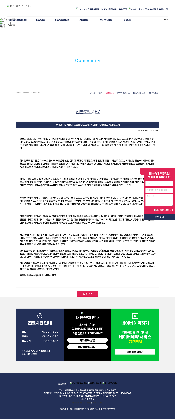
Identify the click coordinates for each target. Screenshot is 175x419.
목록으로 (87, 294)
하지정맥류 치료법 (62, 20)
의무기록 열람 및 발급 (123, 93)
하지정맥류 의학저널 (81, 402)
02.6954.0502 (121, 9)
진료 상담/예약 (106, 20)
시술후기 (100, 93)
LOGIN (165, 20)
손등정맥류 (83, 20)
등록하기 (159, 217)
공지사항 (92, 93)
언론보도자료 (110, 93)
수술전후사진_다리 (139, 93)
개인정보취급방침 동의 (164, 210)
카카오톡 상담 (87, 340)
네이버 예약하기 (87, 347)
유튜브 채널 (97, 402)
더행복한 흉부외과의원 (18, 20)
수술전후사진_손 (152, 93)
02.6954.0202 (102, 9)
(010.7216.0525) (95, 329)
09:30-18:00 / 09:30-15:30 (153, 9)
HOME (18, 93)
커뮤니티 (127, 20)
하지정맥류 (40, 20)
